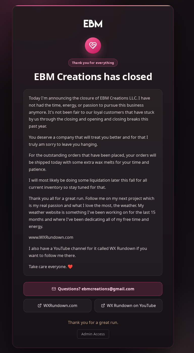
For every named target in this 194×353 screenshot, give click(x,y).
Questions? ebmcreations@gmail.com (96, 289)
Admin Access (93, 334)
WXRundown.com (60, 305)
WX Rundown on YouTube (131, 305)
